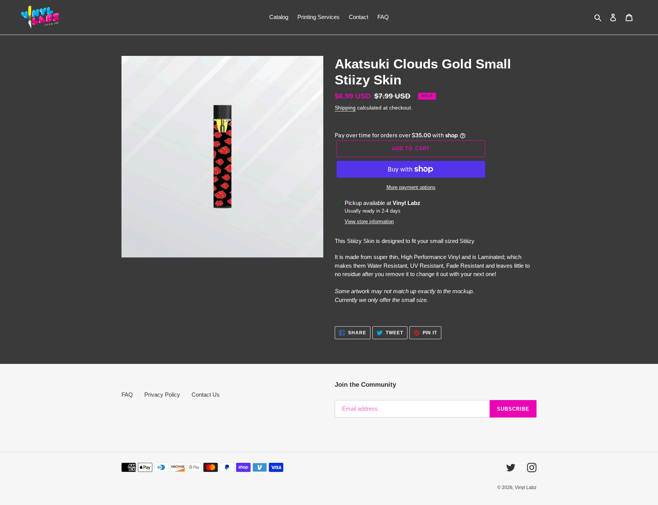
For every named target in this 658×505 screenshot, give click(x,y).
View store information (369, 221)
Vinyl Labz (526, 487)
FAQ (127, 394)
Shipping (345, 108)
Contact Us (206, 394)
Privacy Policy (162, 394)
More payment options (411, 187)
